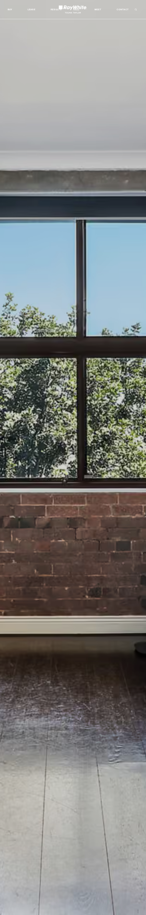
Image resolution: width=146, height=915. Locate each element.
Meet (97, 9)
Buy (10, 9)
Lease (31, 9)
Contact (123, 9)
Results (56, 9)
